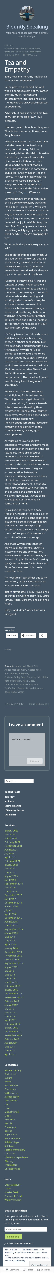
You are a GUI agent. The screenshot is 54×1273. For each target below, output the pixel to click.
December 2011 (13, 1031)
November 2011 (13, 1035)
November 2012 (13, 997)
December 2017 (13, 895)
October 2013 (11, 959)
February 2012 (12, 1023)
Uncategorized (12, 1168)
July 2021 (9, 853)
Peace (21, 688)
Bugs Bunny (10, 673)
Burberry (23, 673)
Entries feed (11, 1192)
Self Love (9, 1145)
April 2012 (10, 1020)
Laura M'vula (11, 684)
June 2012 (9, 1012)
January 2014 (11, 948)
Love (7, 1108)
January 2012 (11, 1027)
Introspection (11, 1096)
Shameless (10, 814)
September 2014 (13, 929)
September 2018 (13, 883)
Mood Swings (11, 1111)
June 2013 (9, 974)
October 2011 (11, 1039)
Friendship (10, 1089)
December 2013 (13, 951)
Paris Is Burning (38, 703)
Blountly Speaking (27, 26)
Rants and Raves (12, 51)
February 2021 (12, 860)
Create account (12, 1184)
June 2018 (9, 887)
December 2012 (13, 993)
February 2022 (12, 842)
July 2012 (9, 1008)
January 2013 (11, 989)
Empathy (31, 677)
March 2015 (10, 925)
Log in (7, 1188)
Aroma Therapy (12, 1070)
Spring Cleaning (12, 805)
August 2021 (11, 849)
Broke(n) (9, 801)
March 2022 (10, 838)
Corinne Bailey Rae (14, 677)
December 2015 (13, 917)
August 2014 (11, 932)
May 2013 (9, 978)
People (24, 48)
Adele (18, 665)
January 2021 (11, 864)
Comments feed (13, 1195)
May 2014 (9, 940)
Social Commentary (31, 51)
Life (6, 1104)
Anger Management (15, 669)
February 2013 (12, 985)
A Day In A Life (15, 703)
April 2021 (10, 857)
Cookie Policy (19, 1260)
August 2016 (11, 906)
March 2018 (10, 891)
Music (7, 1115)
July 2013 (9, 970)
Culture (8, 1077)
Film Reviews (13, 48)
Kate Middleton (12, 680)
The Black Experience (16, 1157)
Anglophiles (34, 669)
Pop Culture (34, 48)
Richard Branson (34, 688)
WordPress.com (12, 1199)
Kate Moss (28, 680)
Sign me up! (13, 1236)
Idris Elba (43, 677)
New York (9, 1119)
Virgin (21, 691)
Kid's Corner (11, 1100)
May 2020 (9, 872)
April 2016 (10, 914)
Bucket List (10, 1073)
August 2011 (11, 1042)
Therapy (9, 1161)
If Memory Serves (14, 810)
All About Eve (30, 665)
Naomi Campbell (29, 684)
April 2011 (10, 1054)
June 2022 (9, 834)
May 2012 (9, 1016)
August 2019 (11, 876)
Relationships (11, 1142)
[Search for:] (19, 780)
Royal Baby (10, 691)
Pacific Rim (10, 688)
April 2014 (10, 944)
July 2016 (9, 910)
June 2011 (9, 1046)
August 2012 (11, 1004)
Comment (34, 761)
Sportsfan (9, 1153)
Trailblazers (10, 1164)
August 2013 (11, 967)
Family (7, 1081)
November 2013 (13, 955)
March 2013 (10, 982)
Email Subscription (15, 1210)
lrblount (8, 45)
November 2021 (13, 845)
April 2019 (10, 879)
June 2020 (9, 868)
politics (8, 1130)
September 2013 (13, 963)
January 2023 (11, 830)
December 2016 (13, 902)
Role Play (9, 796)
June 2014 (9, 936)
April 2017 (10, 898)
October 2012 (11, 1001)
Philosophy (10, 1126)
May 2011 (9, 1050)
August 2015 (11, 921)
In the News (10, 1092)
